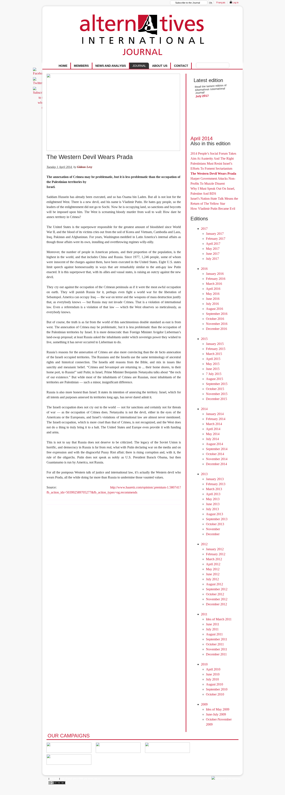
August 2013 (214, 514)
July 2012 (212, 579)
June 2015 (212, 369)
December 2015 (216, 399)
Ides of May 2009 (217, 709)
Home (63, 65)
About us (159, 65)
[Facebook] (40, 73)
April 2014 (201, 138)
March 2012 (214, 559)
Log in (235, 2)
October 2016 (215, 319)
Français (220, 2)
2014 (204, 409)
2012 (204, 544)
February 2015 (215, 349)
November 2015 (216, 394)
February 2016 (215, 278)
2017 (204, 228)
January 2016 (215, 273)
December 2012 (216, 604)
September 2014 (216, 449)
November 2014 (216, 459)
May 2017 (212, 248)
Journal (139, 65)
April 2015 (213, 359)
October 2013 (215, 524)
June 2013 (212, 504)
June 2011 (212, 624)
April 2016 (213, 288)
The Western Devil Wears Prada (213, 173)
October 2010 (215, 694)
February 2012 (215, 554)
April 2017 (213, 243)
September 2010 (216, 689)
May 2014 (212, 434)
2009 (204, 704)
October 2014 (215, 454)
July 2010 (212, 679)
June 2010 (212, 674)
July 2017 (202, 96)
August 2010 (214, 684)
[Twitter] (38, 83)
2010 (204, 664)
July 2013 (212, 509)
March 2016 (214, 283)
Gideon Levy (84, 167)
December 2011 (216, 654)
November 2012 (216, 599)
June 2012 (212, 574)
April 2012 (213, 564)
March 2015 (214, 354)
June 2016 (212, 298)
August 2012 (214, 584)
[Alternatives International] (226, 778)
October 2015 (215, 389)
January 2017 (215, 233)
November (213, 529)
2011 (204, 614)
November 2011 (216, 649)
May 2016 (212, 293)
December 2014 (216, 464)
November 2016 (216, 324)
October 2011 (215, 644)
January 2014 (215, 414)
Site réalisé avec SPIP (72, 778)
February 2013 (215, 484)
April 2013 (213, 494)
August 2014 (214, 444)
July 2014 (212, 439)
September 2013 (216, 519)
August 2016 (214, 308)
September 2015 (216, 384)
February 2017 (215, 238)
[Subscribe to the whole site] (40, 107)
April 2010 (213, 669)
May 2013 (212, 499)
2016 (204, 268)
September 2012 (216, 589)
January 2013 (215, 479)
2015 (204, 339)
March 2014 (214, 424)
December (212, 534)
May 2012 (212, 569)
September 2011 (216, 639)
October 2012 (215, 594)
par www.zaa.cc (92, 778)
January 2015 (215, 344)
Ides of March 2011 (219, 619)
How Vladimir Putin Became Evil (212, 208)
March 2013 (214, 489)
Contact (181, 65)
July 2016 (212, 303)
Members (81, 65)
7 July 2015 (213, 374)
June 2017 (212, 253)
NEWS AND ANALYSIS (110, 65)
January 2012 (215, 549)
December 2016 (216, 329)
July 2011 (212, 629)
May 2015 (212, 364)
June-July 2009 (216, 714)
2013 (204, 474)
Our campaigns (69, 735)
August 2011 (214, 634)
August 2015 (214, 379)
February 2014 (215, 419)
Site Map (54, 778)
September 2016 (216, 313)
